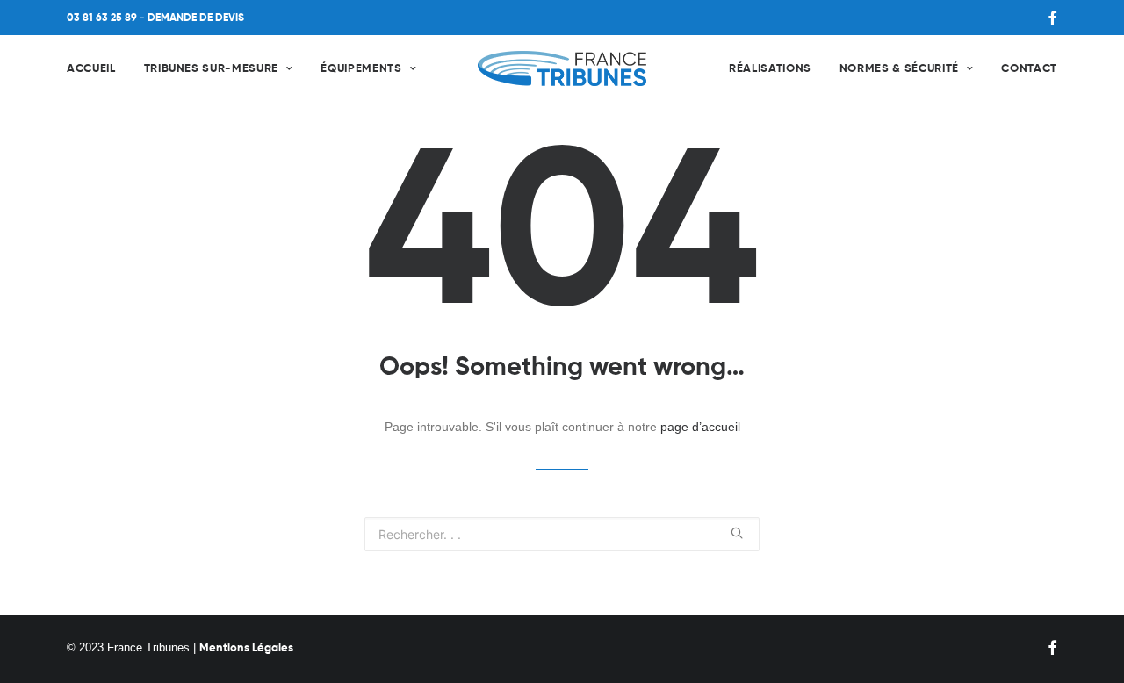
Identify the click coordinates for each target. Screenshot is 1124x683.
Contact (1029, 69)
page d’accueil (700, 427)
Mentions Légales (246, 648)
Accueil (91, 69)
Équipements (361, 69)
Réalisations (770, 69)
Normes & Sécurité (899, 69)
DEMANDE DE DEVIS (196, 18)
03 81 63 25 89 (102, 18)
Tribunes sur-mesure (211, 69)
